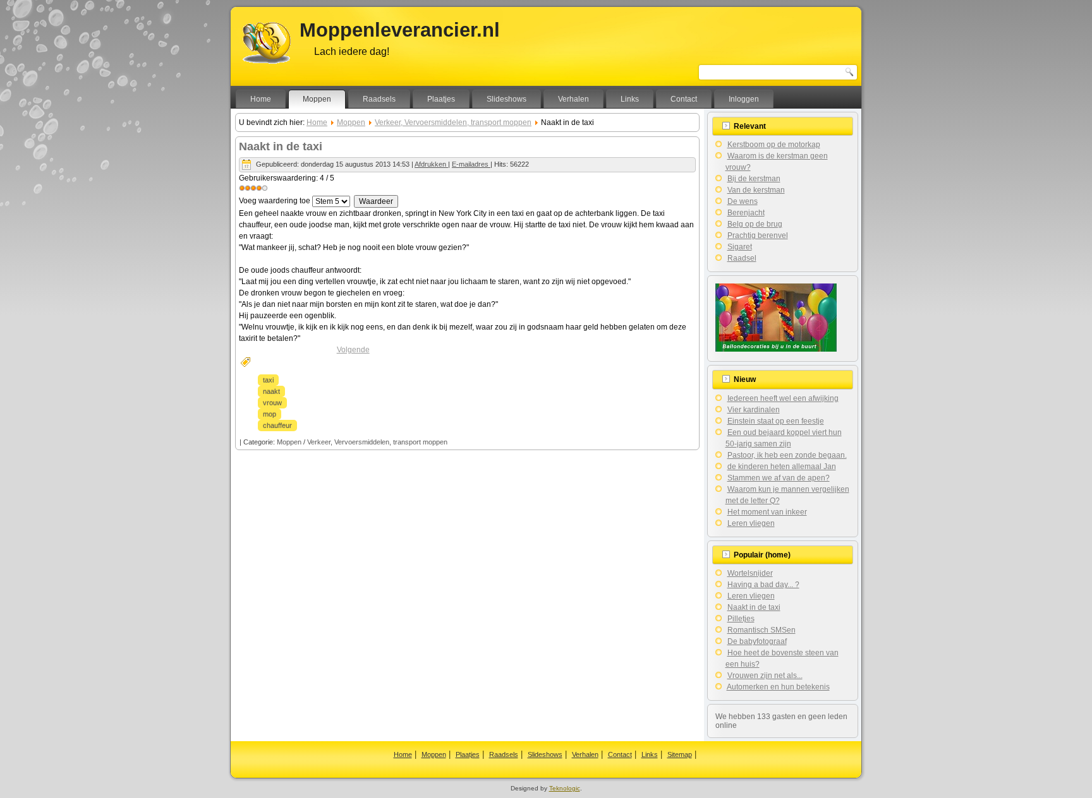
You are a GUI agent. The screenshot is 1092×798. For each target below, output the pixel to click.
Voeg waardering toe (274, 200)
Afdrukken (431, 164)
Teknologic (564, 788)
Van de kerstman (756, 190)
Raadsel (741, 258)
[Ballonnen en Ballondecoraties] (776, 349)
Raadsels (379, 99)
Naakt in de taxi (280, 146)
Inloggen (744, 99)
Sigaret (739, 246)
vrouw (272, 403)
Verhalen (573, 99)
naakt (271, 391)
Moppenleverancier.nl (400, 30)
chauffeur (277, 425)
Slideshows (506, 99)
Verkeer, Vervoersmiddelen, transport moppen (453, 122)
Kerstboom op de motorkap (773, 144)
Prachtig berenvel (757, 235)
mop (269, 414)
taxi (268, 380)
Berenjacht (746, 212)
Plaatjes (441, 99)
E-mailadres (471, 164)
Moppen (317, 99)
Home (260, 99)
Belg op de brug (754, 224)
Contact (683, 99)
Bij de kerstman (753, 178)
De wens (742, 201)
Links (630, 99)
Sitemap (679, 754)
